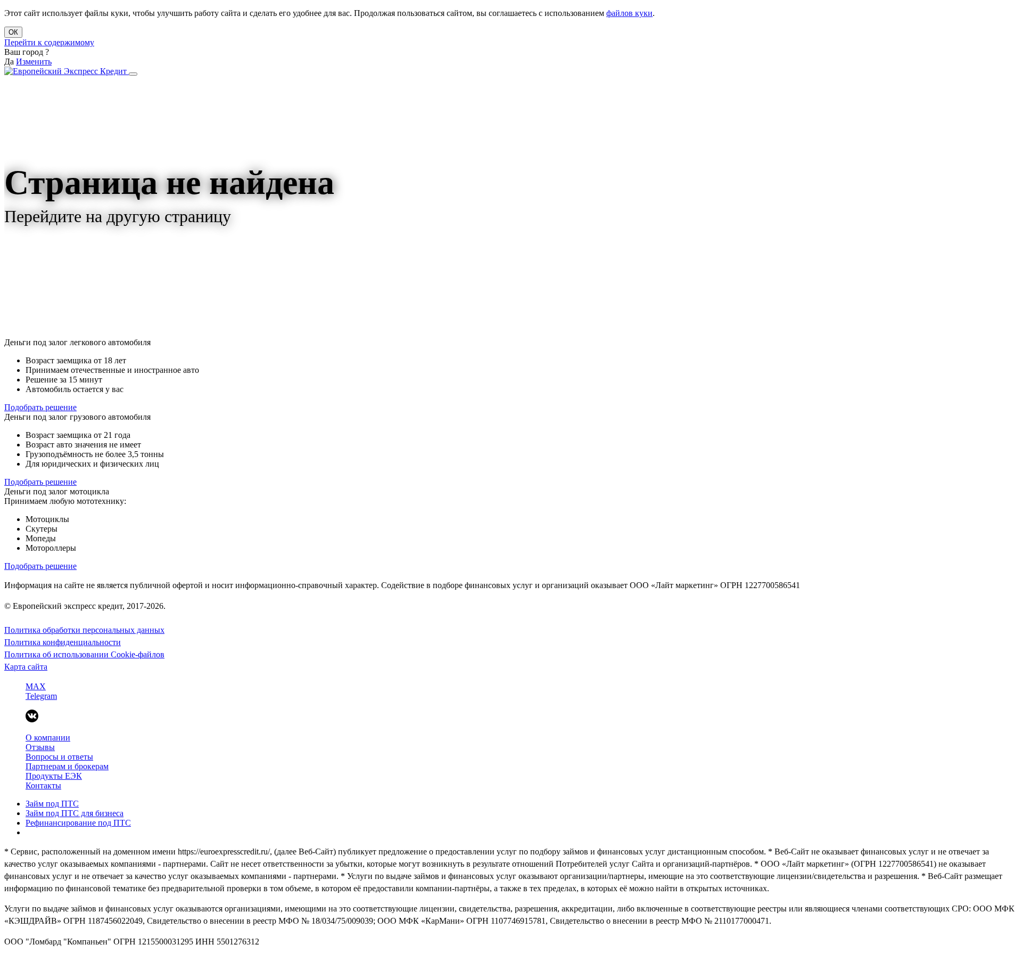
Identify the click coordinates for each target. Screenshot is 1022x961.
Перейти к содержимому (49, 42)
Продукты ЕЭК (54, 775)
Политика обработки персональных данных (84, 629)
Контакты (43, 785)
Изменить (34, 61)
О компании (48, 737)
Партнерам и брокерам (67, 766)
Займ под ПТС (52, 803)
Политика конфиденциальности (62, 642)
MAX (36, 686)
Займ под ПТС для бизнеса (74, 813)
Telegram (41, 696)
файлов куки (629, 13)
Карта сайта (25, 666)
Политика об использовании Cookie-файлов (84, 654)
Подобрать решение (40, 407)
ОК (13, 32)
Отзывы (40, 747)
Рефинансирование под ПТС (78, 822)
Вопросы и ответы (59, 756)
